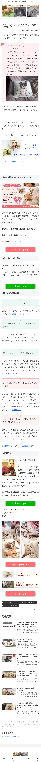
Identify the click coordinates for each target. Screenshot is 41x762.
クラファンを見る (20, 249)
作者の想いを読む (20, 286)
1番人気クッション (20, 564)
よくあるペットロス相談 (11, 736)
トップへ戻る (20, 594)
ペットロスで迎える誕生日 (11, 605)
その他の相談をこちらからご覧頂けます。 (19, 446)
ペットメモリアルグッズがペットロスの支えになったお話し (20, 602)
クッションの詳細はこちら (12, 162)
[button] (37, 451)
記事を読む (11, 374)
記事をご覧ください (20, 314)
